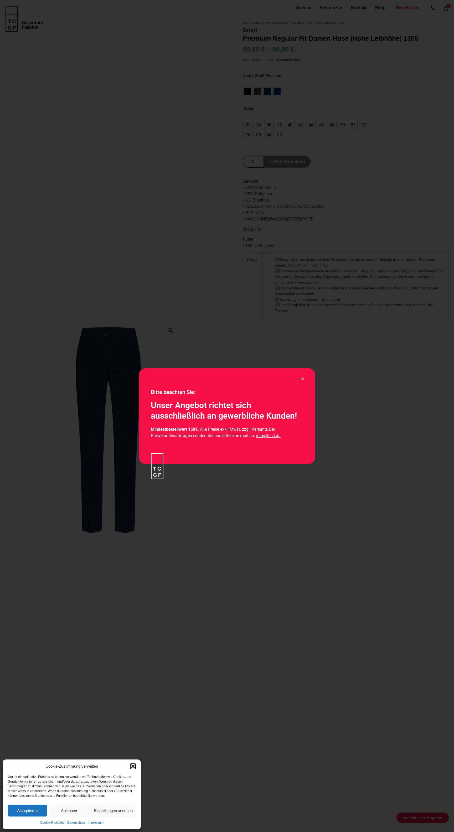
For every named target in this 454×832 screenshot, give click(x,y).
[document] (227, 416)
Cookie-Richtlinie (52, 822)
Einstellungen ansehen (113, 810)
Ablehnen (69, 810)
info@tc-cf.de (268, 435)
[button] (133, 766)
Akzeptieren (27, 810)
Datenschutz (76, 822)
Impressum (96, 822)
